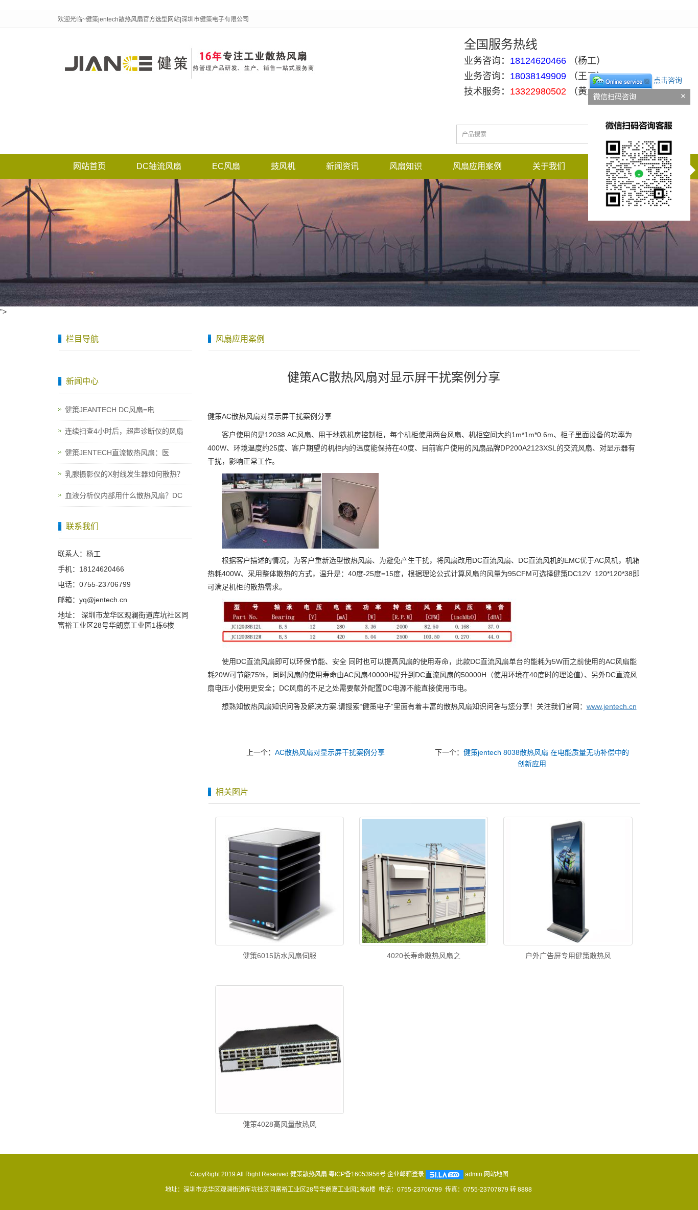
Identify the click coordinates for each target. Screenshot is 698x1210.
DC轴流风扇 (158, 166)
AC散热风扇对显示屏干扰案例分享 (330, 752)
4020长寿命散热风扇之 (423, 956)
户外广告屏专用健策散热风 (568, 956)
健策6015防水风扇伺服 (279, 956)
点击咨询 (668, 80)
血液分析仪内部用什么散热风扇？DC (123, 495)
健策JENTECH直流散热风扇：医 (117, 452)
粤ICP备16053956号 (357, 1174)
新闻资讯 (342, 166)
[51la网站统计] (444, 1174)
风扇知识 (405, 166)
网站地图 (496, 1174)
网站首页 (89, 166)
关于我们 (548, 166)
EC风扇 (226, 166)
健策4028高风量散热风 (279, 1124)
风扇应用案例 (477, 166)
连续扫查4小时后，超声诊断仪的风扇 (124, 431)
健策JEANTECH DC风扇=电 (109, 410)
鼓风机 (283, 166)
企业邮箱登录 (405, 1174)
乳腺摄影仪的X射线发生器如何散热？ (124, 474)
